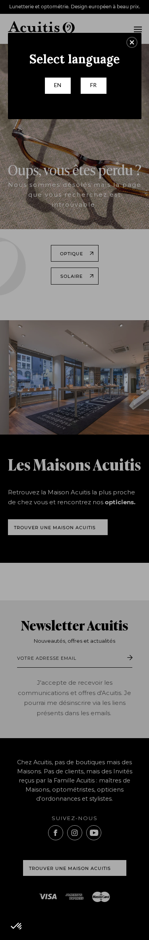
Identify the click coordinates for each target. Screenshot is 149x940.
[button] (132, 42)
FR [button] (93, 85)
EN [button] (57, 85)
